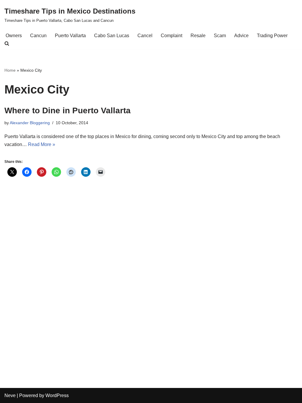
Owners (14, 35)
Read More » (41, 144)
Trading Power (272, 35)
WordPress (57, 395)
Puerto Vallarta (70, 35)
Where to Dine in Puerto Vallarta (67, 110)
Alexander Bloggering (30, 122)
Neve (10, 395)
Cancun (38, 35)
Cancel (144, 35)
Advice (241, 35)
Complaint (171, 35)
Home (10, 70)
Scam (220, 35)
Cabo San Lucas (111, 35)
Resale (198, 35)
